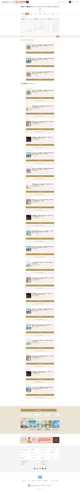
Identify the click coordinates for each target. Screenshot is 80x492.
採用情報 (56, 480)
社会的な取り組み (39, 480)
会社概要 (24, 480)
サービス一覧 (28, 480)
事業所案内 (33, 480)
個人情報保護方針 (45, 480)
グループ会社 (51, 480)
